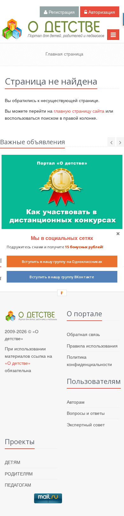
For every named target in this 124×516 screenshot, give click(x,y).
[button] (62, 238)
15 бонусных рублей (83, 246)
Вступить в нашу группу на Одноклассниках (62, 261)
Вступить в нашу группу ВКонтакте (62, 276)
